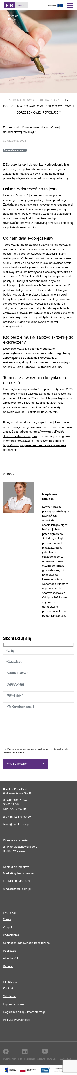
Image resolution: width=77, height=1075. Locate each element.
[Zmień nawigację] (70, 5)
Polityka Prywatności (16, 1019)
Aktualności (49, 100)
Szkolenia (9, 996)
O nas (7, 919)
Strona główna (21, 100)
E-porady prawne (14, 1004)
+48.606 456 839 (19, 881)
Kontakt (8, 988)
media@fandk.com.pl (17, 889)
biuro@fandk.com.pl (16, 824)
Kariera (8, 966)
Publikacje (9, 950)
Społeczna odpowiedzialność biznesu (27, 942)
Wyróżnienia (11, 935)
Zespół (7, 927)
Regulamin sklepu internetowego (24, 1012)
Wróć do (13, 17)
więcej (21, 752)
